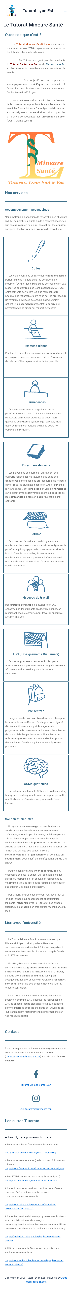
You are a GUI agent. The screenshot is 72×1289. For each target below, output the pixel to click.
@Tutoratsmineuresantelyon (36, 1109)
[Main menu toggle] (65, 10)
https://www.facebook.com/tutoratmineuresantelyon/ (34, 1168)
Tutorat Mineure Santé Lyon (36, 1084)
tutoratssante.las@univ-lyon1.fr (23, 1056)
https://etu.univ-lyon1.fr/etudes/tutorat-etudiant (31, 1180)
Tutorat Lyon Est (38, 10)
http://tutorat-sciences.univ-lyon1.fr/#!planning (30, 1152)
